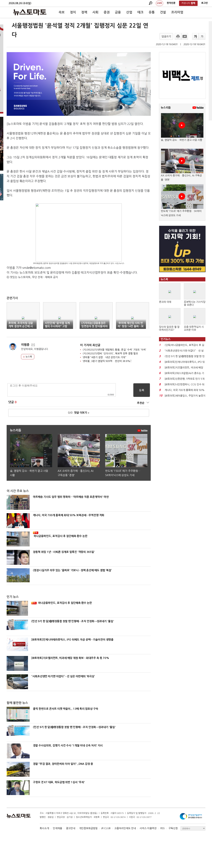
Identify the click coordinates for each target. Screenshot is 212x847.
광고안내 (70, 828)
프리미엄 (177, 12)
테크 (140, 12)
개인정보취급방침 (88, 828)
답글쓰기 (166, 36)
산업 (129, 12)
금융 (118, 12)
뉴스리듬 (166, 107)
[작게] (202, 36)
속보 (62, 12)
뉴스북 (28, 357)
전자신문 (171, 3)
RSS (162, 828)
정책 (84, 12)
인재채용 (57, 828)
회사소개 (44, 828)
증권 (107, 12)
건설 (163, 12)
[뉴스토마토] (29, 12)
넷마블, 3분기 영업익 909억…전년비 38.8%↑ (107, 361)
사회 (95, 12)
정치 (73, 12)
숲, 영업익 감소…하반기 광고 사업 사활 (181, 140)
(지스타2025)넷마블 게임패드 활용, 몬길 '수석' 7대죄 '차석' (114, 349)
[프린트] (178, 36)
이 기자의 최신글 (90, 345)
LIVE (159, 3)
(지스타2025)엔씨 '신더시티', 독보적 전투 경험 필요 (110, 353)
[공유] (184, 36)
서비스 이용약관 (148, 828)
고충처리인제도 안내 (125, 828)
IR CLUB (105, 828)
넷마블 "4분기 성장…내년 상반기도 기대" (104, 357)
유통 (152, 12)
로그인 (204, 3)
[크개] (195, 36)
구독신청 (173, 828)
